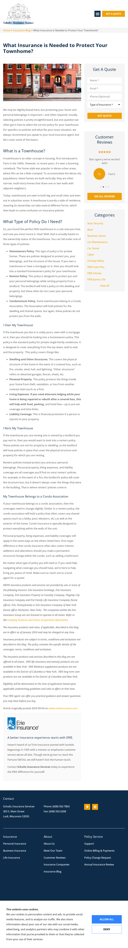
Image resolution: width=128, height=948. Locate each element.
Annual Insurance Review (99, 864)
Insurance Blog (22, 30)
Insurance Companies (56, 864)
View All (104, 285)
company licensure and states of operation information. (38, 620)
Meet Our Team (53, 850)
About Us (49, 843)
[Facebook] (95, 807)
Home (6, 30)
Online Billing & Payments (99, 850)
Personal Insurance (14, 843)
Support (89, 843)
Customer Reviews (55, 857)
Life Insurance (11, 857)
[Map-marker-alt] (87, 807)
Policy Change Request (97, 857)
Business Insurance (14, 850)
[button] (97, 14)
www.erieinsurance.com (63, 708)
